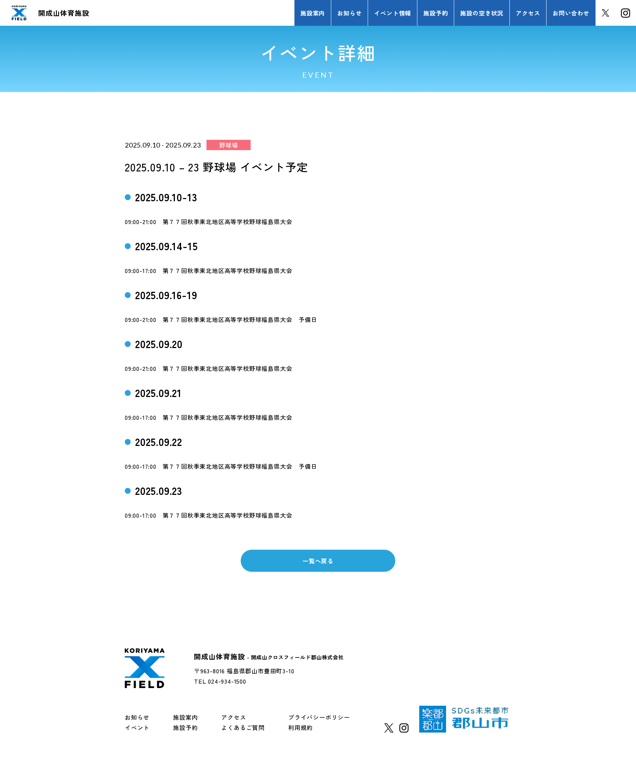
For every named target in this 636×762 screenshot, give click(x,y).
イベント (137, 727)
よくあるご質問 (243, 727)
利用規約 (300, 727)
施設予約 (185, 727)
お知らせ (137, 717)
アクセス (233, 717)
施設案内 (185, 717)
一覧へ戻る (318, 560)
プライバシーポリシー (319, 717)
